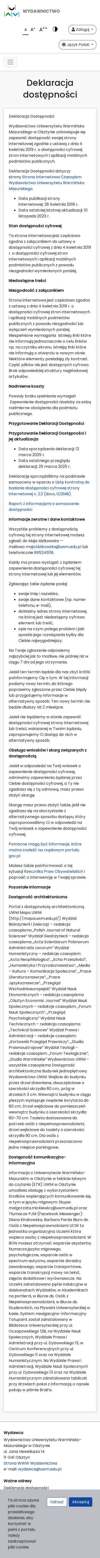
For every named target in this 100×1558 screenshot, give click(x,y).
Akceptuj (80, 1502)
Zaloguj (82, 29)
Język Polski (78, 44)
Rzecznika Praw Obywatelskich (53, 871)
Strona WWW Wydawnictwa (30, 1463)
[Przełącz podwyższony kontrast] (55, 29)
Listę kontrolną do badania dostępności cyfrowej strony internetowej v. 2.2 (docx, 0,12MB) (49, 488)
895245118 (43, 552)
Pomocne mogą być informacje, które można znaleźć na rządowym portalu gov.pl (45, 850)
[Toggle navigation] (10, 62)
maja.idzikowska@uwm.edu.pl (53, 546)
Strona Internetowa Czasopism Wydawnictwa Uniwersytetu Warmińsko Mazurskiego (46, 182)
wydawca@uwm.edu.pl (39, 1469)
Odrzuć (57, 1502)
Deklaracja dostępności (26, 1488)
